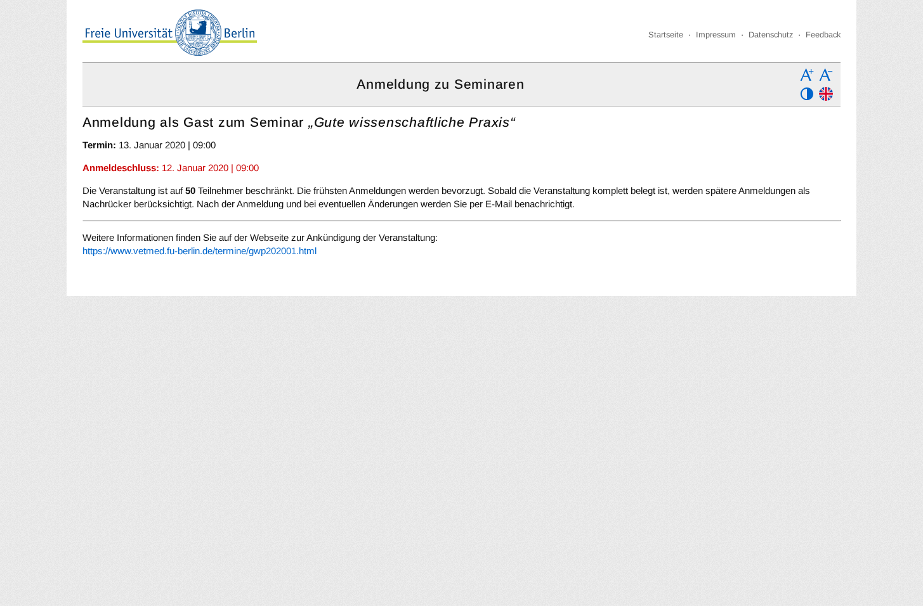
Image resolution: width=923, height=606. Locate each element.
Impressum (716, 34)
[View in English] (826, 94)
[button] (807, 75)
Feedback (823, 34)
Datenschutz (771, 34)
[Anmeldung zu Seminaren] (169, 33)
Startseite (665, 34)
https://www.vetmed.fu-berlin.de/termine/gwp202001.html (199, 250)
